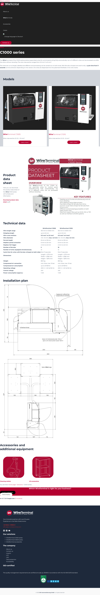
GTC (7, 555)
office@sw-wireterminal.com (12, 527)
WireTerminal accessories (14, 542)
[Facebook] (7, 531)
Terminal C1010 (59, 134)
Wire (51, 134)
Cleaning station (5, 481)
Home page (12, 484)
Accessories (6, 24)
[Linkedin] (4, 531)
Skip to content (5, 1)
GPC (7, 557)
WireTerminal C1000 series (14, 538)
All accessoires (34, 481)
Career (5, 30)
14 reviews (18, 498)
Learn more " (25, 142)
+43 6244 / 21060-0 (9, 525)
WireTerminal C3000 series (14, 540)
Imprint (8, 553)
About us (6, 11)
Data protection (11, 559)
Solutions (20, 484)
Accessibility (10, 561)
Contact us (9, 551)
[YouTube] (9, 531)
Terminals (7, 18)
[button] (6, 43)
